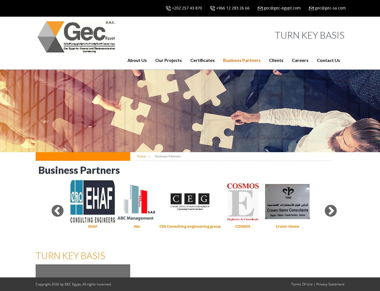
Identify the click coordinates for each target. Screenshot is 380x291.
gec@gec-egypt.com (282, 8)
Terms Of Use (302, 284)
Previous (53, 207)
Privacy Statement (330, 284)
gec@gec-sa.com (330, 8)
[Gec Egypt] (77, 34)
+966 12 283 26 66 (232, 8)
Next (326, 207)
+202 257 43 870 (186, 8)
